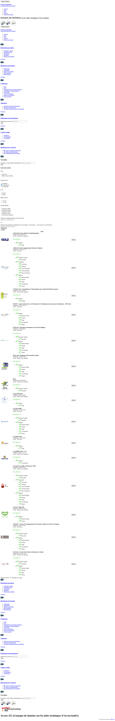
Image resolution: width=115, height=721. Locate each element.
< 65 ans (4, 200)
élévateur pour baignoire (10, 107)
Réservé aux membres (7, 175)
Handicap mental (6, 210)
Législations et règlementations (11, 91)
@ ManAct (112, 719)
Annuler (3, 229)
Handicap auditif (6, 208)
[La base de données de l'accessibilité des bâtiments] (3, 25)
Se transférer (7, 73)
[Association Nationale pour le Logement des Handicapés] (13, 25)
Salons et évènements (9, 95)
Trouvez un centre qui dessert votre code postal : (12, 218)
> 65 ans (4, 202)
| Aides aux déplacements (11, 152)
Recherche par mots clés (7, 121)
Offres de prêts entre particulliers (12, 106)
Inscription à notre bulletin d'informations (11, 163)
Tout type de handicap (7, 215)
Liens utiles (6, 92)
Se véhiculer (7, 138)
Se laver (7, 68)
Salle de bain (8, 52)
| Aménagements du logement (12, 153)
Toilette (6, 55)
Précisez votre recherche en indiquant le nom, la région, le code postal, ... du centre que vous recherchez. (26, 225)
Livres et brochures (8, 93)
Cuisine (6, 53)
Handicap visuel (6, 213)
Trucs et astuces (8, 96)
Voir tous (3, 59)
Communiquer (7, 136)
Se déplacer (7, 74)
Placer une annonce (8, 14)
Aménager (6, 135)
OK (2, 123)
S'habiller (7, 70)
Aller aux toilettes (9, 71)
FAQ (5, 11)
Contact (6, 13)
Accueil (6, 9)
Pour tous (4, 174)
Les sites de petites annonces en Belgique (14, 109)
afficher (73, 239)
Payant (4, 194)
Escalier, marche (8, 51)
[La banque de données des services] (8, 25)
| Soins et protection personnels (12, 150)
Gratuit (4, 193)
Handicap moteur (6, 211)
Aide (5, 10)
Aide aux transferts (9, 56)
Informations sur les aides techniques (13, 89)
